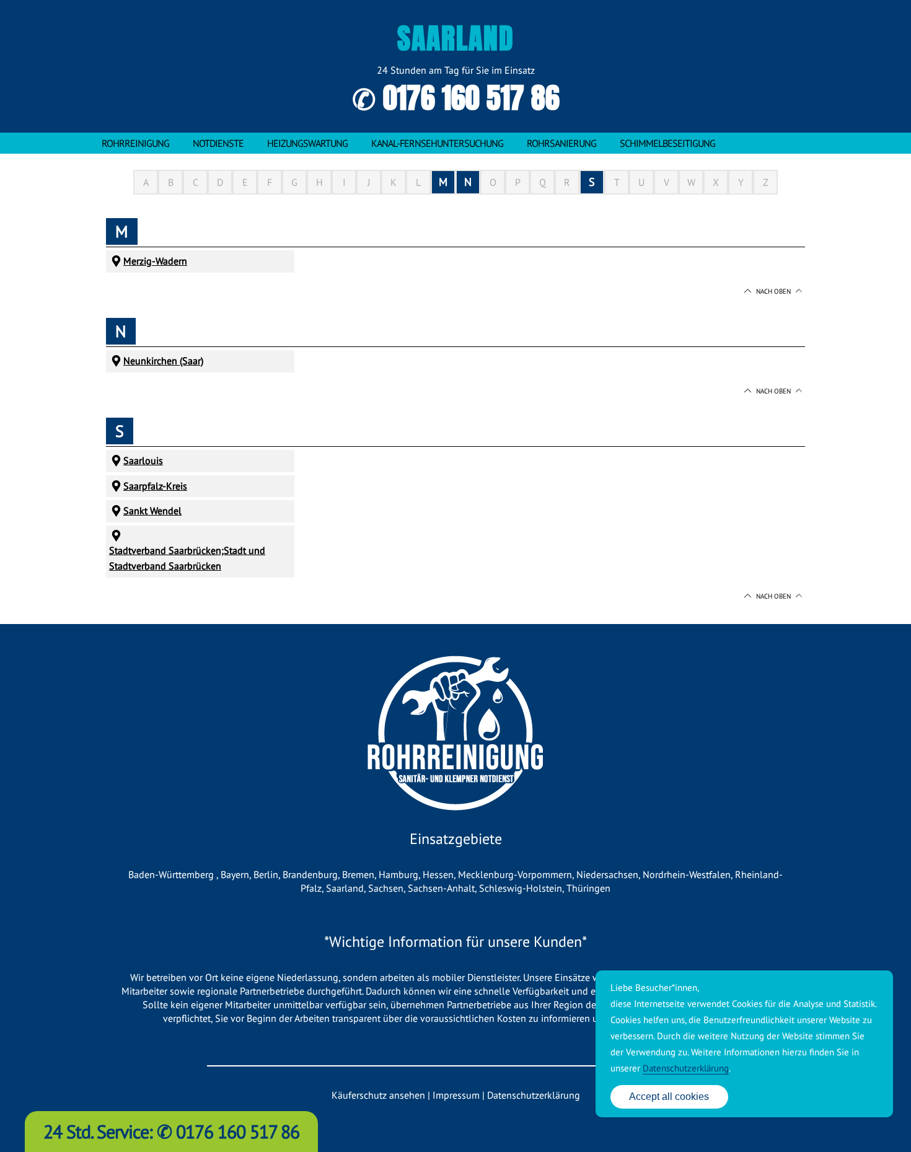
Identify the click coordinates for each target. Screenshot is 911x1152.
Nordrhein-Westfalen (687, 874)
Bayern (235, 874)
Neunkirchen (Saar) (163, 360)
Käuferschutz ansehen (378, 1095)
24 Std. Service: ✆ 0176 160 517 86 (171, 1131)
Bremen (358, 874)
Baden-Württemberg (172, 874)
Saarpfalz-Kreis (155, 486)
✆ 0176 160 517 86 (456, 98)
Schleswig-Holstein (520, 888)
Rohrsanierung (561, 143)
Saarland (345, 888)
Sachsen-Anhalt (441, 888)
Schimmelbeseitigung (667, 143)
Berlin (265, 874)
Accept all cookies (669, 1096)
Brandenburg (310, 874)
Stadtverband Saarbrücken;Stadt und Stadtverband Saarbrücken (187, 558)
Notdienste (218, 143)
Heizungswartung (307, 143)
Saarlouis (143, 460)
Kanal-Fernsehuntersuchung (437, 143)
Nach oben (773, 291)
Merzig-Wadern (155, 261)
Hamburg (398, 874)
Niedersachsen (607, 874)
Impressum (456, 1095)
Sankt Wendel (152, 510)
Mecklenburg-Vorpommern (515, 874)
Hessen (438, 874)
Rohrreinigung (135, 143)
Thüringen (588, 888)
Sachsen (385, 888)
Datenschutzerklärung (533, 1095)
